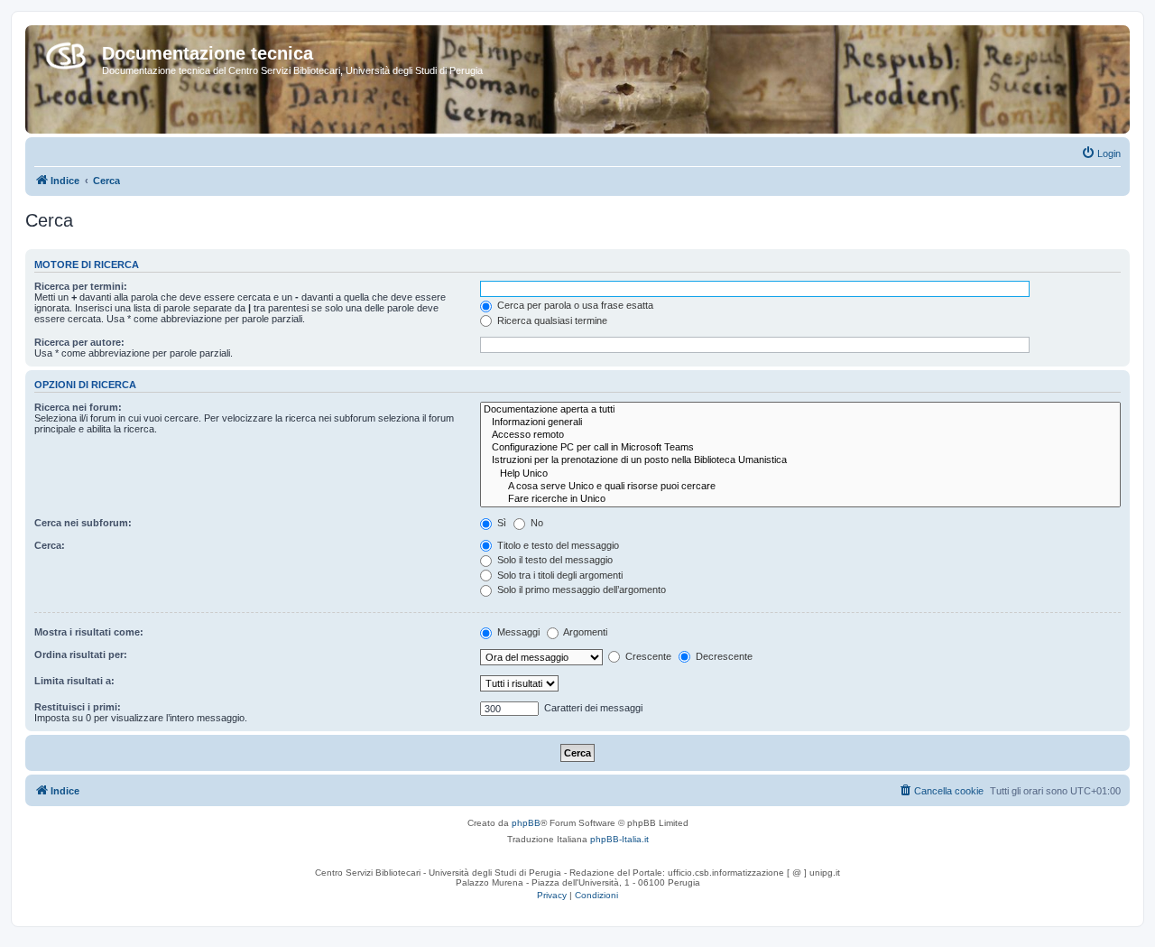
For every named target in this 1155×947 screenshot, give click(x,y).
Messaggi (517, 632)
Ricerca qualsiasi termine (550, 320)
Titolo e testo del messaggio (556, 545)
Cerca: (49, 545)
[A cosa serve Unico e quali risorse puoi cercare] (800, 486)
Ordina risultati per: (80, 654)
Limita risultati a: (74, 680)
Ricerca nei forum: (78, 407)
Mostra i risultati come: (88, 632)
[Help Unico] (800, 474)
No (535, 522)
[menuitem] (1101, 153)
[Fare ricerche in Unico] (800, 499)
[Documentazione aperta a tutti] (800, 410)
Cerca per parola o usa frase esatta (573, 305)
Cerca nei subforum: (83, 522)
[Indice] (66, 52)
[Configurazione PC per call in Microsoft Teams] (800, 447)
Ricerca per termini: (80, 286)
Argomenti (584, 632)
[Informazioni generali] (800, 422)
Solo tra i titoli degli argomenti (558, 575)
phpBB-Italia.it (619, 839)
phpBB (526, 823)
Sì (500, 522)
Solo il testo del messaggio (553, 559)
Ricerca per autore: (79, 342)
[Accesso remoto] (800, 435)
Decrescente (723, 656)
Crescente (647, 656)
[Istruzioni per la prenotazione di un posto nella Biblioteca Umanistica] (800, 460)
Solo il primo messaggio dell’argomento (580, 589)
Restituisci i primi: (77, 706)
